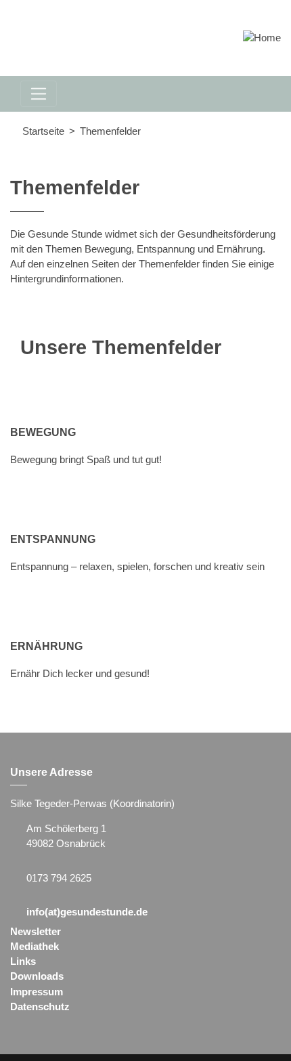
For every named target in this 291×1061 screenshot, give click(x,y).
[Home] (262, 37)
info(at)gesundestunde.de (87, 912)
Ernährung (46, 646)
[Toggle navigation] (38, 93)
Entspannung (52, 539)
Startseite (43, 131)
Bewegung (43, 432)
